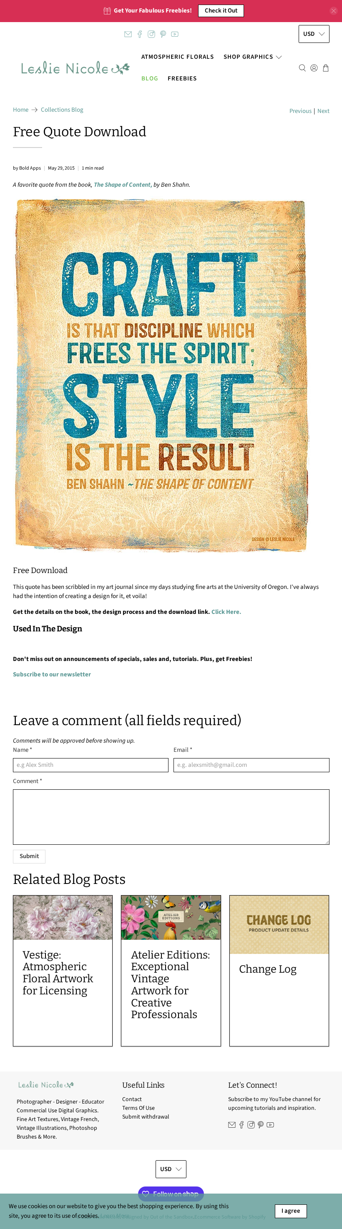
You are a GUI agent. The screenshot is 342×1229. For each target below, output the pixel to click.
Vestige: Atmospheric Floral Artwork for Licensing (58, 973)
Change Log (268, 969)
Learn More (115, 1215)
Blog (149, 78)
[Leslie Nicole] (75, 68)
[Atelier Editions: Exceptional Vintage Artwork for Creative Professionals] (171, 918)
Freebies (182, 78)
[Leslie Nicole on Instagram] (151, 34)
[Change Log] (279, 925)
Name (22, 750)
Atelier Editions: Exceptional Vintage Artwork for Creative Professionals (170, 985)
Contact (132, 1099)
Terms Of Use (138, 1108)
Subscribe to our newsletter (52, 674)
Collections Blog (62, 110)
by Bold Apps (27, 168)
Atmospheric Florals (177, 57)
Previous (300, 111)
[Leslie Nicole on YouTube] (175, 34)
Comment (27, 781)
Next (323, 111)
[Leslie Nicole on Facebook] (139, 34)
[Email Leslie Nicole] (128, 34)
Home (20, 110)
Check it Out (221, 10)
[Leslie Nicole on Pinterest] (163, 34)
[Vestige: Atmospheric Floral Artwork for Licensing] (63, 918)
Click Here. (226, 612)
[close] (333, 11)
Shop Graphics (248, 57)
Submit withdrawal (145, 1117)
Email (183, 750)
